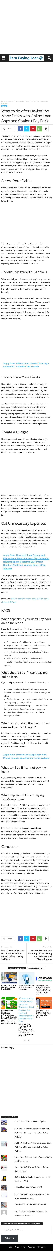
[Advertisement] (26, 26)
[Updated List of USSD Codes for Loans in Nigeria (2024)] (9, 978)
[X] (26, 128)
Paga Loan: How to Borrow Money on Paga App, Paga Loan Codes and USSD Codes (43, 1013)
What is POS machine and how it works (30, 1204)
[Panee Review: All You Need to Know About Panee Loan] (27, 978)
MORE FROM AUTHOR (35, 968)
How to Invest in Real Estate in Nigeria (30, 1121)
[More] (46, 128)
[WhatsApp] (39, 128)
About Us (31, 1247)
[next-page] (28, 1040)
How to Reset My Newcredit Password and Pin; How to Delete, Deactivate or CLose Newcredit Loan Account (43, 990)
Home (3, 101)
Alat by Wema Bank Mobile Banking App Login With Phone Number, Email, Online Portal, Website (33, 1147)
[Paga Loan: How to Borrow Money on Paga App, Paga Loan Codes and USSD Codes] (44, 1003)
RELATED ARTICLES (17, 968)
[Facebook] (20, 128)
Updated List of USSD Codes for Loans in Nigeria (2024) (8, 987)
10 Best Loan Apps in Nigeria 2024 (28, 1187)
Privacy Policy (20, 1247)
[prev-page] (25, 1040)
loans (9, 101)
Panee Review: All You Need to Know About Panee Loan (26, 987)
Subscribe (9, 1238)
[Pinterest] (33, 128)
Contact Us (41, 1247)
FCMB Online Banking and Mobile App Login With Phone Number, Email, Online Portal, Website (32, 1133)
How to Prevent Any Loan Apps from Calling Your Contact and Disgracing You (40, 954)
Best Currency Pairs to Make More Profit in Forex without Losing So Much (12, 954)
